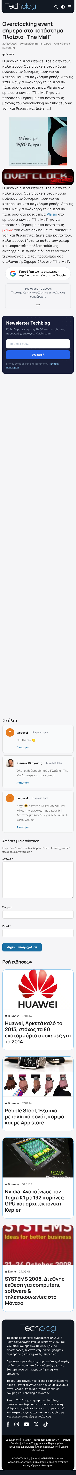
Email (6, 926)
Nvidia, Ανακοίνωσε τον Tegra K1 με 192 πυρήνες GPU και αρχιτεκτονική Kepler (34, 1200)
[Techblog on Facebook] (8, 1423)
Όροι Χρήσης (12, 1439)
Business (13, 1016)
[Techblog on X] (36, 1423)
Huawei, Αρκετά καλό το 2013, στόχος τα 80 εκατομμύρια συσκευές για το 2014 (38, 1032)
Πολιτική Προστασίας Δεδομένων (40, 1439)
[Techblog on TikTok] (45, 1423)
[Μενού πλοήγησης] (69, 6)
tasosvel (22, 732)
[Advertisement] (38, 546)
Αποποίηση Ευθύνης (47, 1446)
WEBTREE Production (52, 1458)
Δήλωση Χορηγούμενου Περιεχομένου (42, 1443)
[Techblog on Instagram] (16, 1423)
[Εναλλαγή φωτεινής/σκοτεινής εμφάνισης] (63, 6)
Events (9, 54)
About (35, 1458)
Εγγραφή (38, 355)
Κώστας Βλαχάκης (29, 763)
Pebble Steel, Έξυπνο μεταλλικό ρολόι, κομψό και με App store (34, 1116)
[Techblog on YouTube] (26, 1424)
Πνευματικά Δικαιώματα (20, 1446)
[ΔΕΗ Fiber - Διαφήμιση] (38, 141)
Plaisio (52, 214)
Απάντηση (23, 747)
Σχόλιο (7, 858)
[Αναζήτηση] (56, 6)
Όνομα (7, 907)
